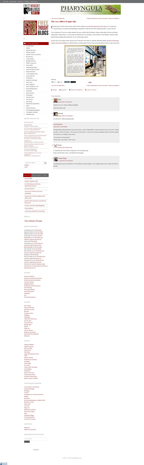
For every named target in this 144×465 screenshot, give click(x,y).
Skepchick (27, 427)
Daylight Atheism (31, 61)
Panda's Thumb (28, 357)
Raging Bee (27, 237)
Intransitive (29, 78)
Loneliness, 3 (27, 140)
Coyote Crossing (28, 346)
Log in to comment (91, 90)
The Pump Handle (29, 417)
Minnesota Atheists (29, 289)
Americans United (29, 309)
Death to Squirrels (31, 63)
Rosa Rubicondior (29, 291)
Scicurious (27, 365)
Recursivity (29, 101)
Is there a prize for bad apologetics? (35, 205)
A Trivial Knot (30, 46)
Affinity (28, 48)
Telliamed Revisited (29, 374)
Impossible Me (30, 76)
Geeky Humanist (30, 71)
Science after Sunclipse (30, 367)
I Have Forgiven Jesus (32, 74)
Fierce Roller (29, 65)
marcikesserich (58, 124)
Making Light (27, 324)
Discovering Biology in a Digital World (34, 400)
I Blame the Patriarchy (30, 319)
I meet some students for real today (34, 211)
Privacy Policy (13, 1)
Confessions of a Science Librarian (33, 394)
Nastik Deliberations (31, 88)
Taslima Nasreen (30, 108)
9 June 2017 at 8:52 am (65, 102)
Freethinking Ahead (31, 67)
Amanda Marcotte (29, 307)
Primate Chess (30, 97)
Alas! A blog (27, 305)
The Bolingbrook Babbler (33, 110)
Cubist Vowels (30, 59)
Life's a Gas (29, 82)
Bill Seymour (29, 56)
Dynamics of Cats (29, 402)
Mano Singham (30, 84)
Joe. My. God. (27, 321)
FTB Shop (27, 1)
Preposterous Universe (30, 359)
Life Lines (26, 406)
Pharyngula (29, 95)
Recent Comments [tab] (36, 175)
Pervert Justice (30, 93)
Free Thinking (28, 287)
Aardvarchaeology (29, 389)
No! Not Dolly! (28, 125)
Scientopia (27, 371)
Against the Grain (31, 50)
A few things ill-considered (31, 387)
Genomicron (27, 350)
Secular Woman (28, 330)
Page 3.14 (27, 408)
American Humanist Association (33, 278)
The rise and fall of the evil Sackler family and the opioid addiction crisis (35, 136)
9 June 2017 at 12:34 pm (65, 116)
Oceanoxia (29, 91)
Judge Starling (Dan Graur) (31, 354)
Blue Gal (26, 311)
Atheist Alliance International (32, 280)
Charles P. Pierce (28, 313)
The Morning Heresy (30, 297)
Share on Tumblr (67, 82)
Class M (26, 392)
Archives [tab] (45, 175)
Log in (26, 167)
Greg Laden (27, 404)
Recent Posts (34, 1)
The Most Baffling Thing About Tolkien (34, 132)
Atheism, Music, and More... (34, 54)
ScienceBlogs (27, 369)
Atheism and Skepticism (77, 90)
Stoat (25, 413)
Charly (34, 133)
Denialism (27, 398)
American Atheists (29, 276)
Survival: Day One (29, 188)
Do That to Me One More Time (32, 128)
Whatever (27, 336)
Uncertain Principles (30, 419)
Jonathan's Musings (31, 80)
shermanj (27, 264)
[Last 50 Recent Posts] (28, 122)
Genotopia (27, 352)
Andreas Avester (30, 52)
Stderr (28, 106)
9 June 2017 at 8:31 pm (65, 147)
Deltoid (26, 396)
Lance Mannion (28, 322)
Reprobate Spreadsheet (32, 103)
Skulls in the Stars (29, 373)
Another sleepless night (31, 181)
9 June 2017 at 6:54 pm (60, 127)
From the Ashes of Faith (32, 69)
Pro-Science (29, 99)
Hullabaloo (27, 317)
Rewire (26, 326)
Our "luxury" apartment (30, 149)
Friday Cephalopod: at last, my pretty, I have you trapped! (103, 18)
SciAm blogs (27, 363)
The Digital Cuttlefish (32, 112)
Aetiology (26, 391)
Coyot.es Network (29, 344)
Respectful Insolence (30, 409)
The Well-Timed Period (30, 376)
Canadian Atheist (29, 282)
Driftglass (27, 315)
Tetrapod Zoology (29, 415)
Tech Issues (20, 1)
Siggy (36, 150)
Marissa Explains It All (32, 86)
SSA (25, 295)
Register (26, 165)
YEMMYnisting (30, 114)
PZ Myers (36, 126)
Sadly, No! (27, 328)
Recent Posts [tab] (27, 175)
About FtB (5, 1)
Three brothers (29, 208)
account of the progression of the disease (96, 26)
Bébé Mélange (37, 129)
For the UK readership (58, 18)
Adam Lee (38, 155)
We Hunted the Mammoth (31, 334)
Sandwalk (27, 293)
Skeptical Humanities (30, 332)
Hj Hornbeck (41, 142)
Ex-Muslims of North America (32, 286)
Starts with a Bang (29, 411)
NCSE (25, 356)
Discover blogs (28, 348)
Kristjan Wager (62, 158)
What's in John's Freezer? (31, 378)
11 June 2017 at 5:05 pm (65, 161)
